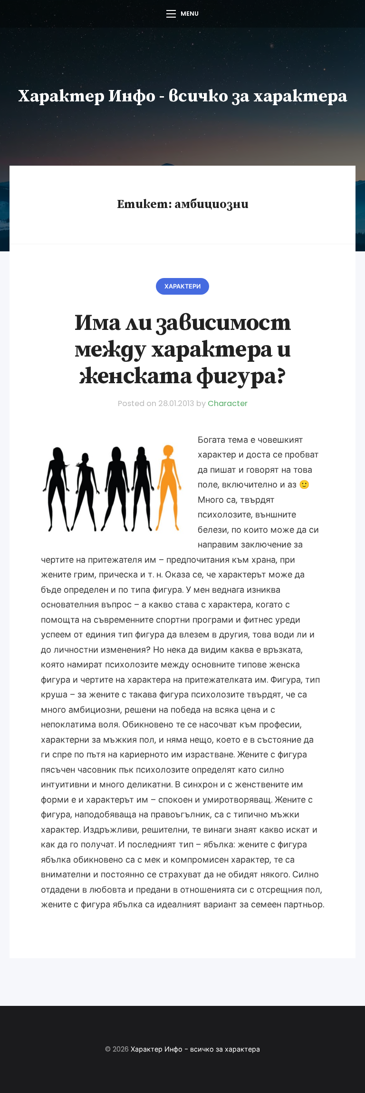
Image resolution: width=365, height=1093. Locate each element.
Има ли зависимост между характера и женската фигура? (182, 349)
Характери (182, 286)
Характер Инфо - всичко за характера (182, 96)
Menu (190, 14)
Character (228, 403)
